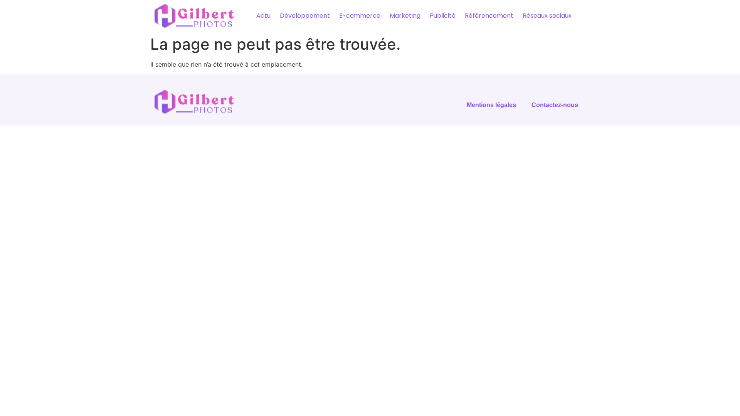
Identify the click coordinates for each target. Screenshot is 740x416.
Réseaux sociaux (547, 15)
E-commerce (359, 15)
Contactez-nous (554, 105)
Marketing (405, 15)
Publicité (443, 15)
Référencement (489, 15)
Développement (305, 15)
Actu (263, 15)
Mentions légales (491, 105)
